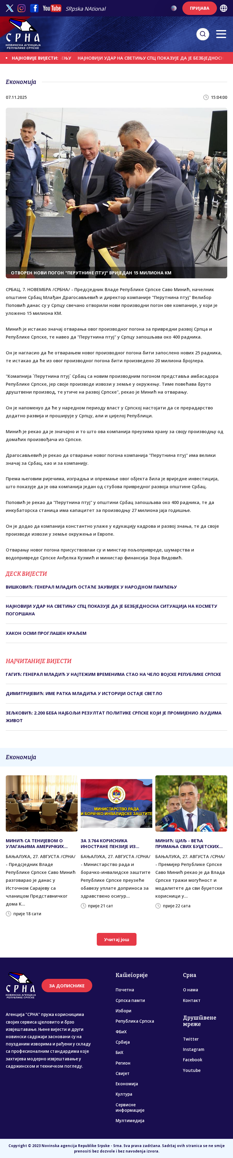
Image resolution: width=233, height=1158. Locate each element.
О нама (190, 990)
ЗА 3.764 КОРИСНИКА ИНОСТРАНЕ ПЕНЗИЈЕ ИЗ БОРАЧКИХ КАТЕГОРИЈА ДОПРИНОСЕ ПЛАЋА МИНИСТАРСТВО (108, 843)
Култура (124, 1094)
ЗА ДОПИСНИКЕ (67, 986)
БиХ (119, 1052)
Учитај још (116, 939)
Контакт (192, 1000)
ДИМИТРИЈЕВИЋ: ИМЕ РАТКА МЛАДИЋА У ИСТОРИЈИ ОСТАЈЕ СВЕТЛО (84, 693)
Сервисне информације (130, 1107)
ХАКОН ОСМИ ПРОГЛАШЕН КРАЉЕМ (46, 633)
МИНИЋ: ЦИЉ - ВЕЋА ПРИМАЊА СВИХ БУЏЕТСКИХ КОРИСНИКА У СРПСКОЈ (187, 843)
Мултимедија (130, 1120)
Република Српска (135, 1021)
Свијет (123, 1073)
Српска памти (130, 1000)
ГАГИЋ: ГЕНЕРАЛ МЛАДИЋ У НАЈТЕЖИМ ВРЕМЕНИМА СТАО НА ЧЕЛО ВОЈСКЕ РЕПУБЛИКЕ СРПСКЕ (113, 674)
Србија (123, 1042)
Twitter (191, 1039)
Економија (127, 1084)
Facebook (192, 1059)
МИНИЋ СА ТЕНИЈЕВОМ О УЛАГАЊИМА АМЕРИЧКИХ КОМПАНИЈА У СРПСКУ (35, 843)
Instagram (193, 1049)
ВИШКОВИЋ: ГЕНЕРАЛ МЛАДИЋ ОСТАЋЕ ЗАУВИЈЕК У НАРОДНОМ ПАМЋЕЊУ (91, 587)
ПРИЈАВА (199, 8)
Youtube (192, 1070)
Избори (123, 1011)
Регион (123, 1063)
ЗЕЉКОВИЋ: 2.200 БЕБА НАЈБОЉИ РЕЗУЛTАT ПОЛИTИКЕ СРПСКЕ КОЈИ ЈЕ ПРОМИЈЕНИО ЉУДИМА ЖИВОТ (113, 716)
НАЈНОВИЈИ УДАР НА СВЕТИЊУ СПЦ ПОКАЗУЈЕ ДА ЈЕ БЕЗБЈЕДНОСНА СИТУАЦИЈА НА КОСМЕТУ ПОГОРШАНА (111, 609)
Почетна (125, 990)
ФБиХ (121, 1032)
